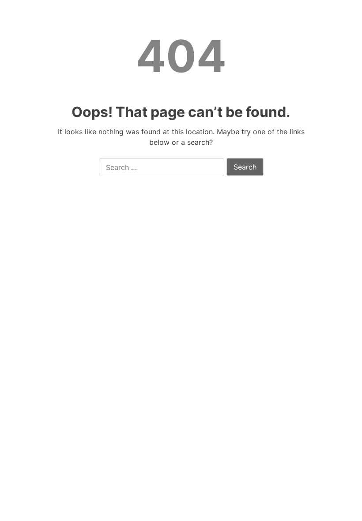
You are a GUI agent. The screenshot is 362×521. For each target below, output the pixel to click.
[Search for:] (161, 167)
